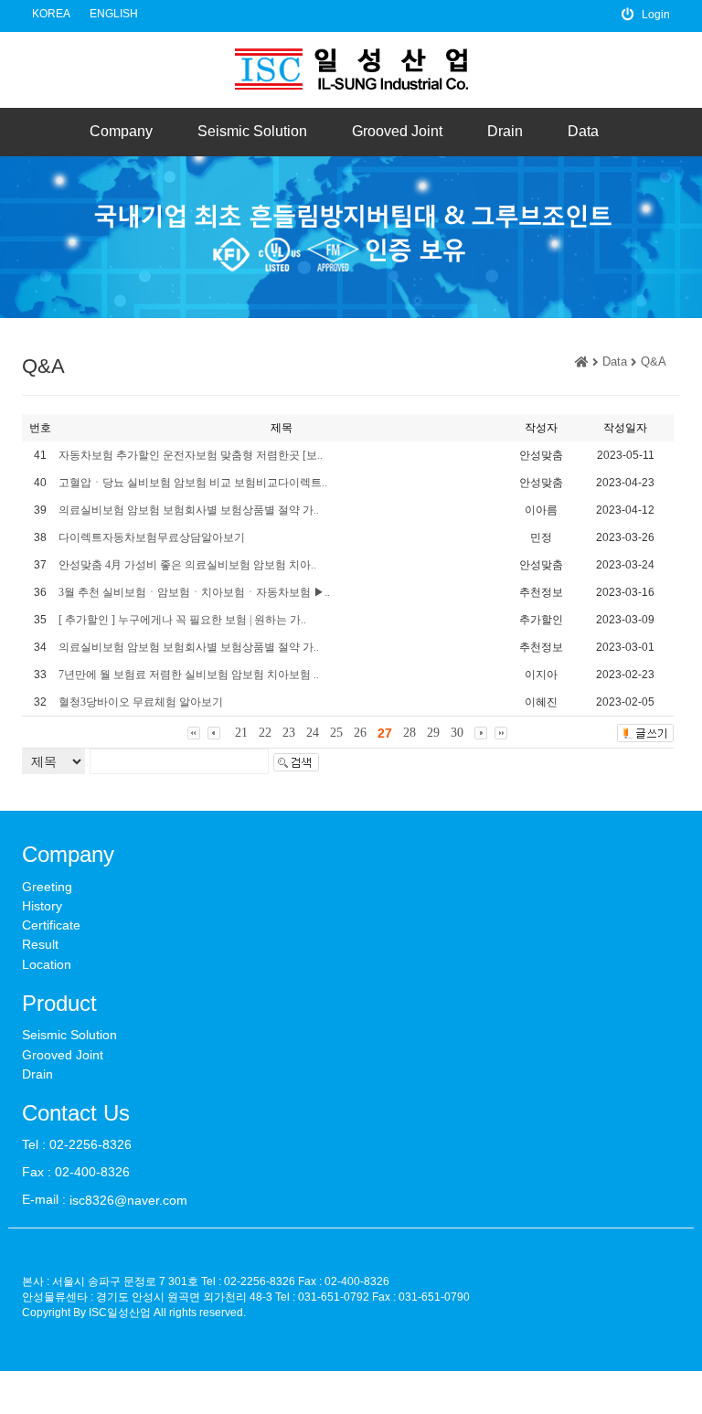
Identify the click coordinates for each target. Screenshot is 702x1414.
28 (409, 732)
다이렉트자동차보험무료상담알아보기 (151, 537)
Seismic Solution (252, 131)
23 (288, 732)
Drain (505, 131)
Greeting (47, 886)
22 (265, 732)
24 (312, 732)
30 (457, 732)
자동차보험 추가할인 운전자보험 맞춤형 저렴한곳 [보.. (190, 455)
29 (433, 732)
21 (241, 732)
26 (360, 732)
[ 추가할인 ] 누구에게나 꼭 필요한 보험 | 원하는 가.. (182, 619)
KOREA (51, 13)
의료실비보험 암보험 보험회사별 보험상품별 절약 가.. (188, 510)
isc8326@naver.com (128, 1200)
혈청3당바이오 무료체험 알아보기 (140, 702)
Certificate (51, 925)
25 (336, 732)
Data (583, 131)
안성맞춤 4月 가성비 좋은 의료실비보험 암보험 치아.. (187, 564)
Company (121, 131)
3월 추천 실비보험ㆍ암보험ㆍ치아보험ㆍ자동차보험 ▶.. (194, 592)
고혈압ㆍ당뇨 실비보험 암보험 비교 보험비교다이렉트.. (192, 482)
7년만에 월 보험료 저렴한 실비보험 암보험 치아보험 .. (188, 674)
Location (46, 964)
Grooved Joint (397, 131)
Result (40, 945)
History (42, 905)
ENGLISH (114, 13)
